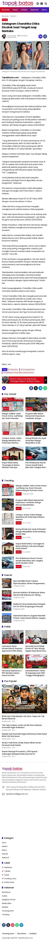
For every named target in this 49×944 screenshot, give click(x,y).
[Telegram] (40, 388)
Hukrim (4, 20)
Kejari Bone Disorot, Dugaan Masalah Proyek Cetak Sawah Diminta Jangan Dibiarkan (29, 617)
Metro (4, 850)
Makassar (8, 867)
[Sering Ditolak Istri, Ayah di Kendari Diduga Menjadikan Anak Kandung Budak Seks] (36, 429)
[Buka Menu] (41, 3)
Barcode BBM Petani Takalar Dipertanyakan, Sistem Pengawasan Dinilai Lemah (28, 582)
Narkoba (14, 369)
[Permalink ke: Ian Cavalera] (4, 36)
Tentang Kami (8, 911)
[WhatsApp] (45, 388)
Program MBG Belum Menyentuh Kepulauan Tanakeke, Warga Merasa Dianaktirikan (35, 416)
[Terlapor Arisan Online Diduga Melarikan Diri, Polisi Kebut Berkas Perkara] (13, 429)
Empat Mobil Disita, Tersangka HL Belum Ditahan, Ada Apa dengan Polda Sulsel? (11, 465)
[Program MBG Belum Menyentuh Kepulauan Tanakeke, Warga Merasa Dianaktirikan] (36, 404)
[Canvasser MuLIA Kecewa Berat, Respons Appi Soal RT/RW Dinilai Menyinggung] (13, 637)
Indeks (4, 896)
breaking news (10, 878)
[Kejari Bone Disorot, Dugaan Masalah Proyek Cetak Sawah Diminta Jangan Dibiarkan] (6, 618)
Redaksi (5, 907)
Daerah (5, 854)
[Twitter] (36, 388)
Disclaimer (6, 892)
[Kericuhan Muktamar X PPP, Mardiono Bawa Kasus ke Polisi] (13, 661)
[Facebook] (31, 388)
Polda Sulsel (9, 882)
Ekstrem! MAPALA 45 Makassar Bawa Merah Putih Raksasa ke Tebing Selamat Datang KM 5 (29, 593)
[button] (37, 3)
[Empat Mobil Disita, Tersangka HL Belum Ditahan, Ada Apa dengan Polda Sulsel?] (13, 453)
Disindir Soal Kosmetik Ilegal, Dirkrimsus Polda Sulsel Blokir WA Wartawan (24, 735)
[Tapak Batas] (18, 3)
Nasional (5, 857)
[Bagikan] (45, 36)
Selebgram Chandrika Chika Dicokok (19, 372)
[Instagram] (13, 925)
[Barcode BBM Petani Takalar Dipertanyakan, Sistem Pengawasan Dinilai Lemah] (6, 583)
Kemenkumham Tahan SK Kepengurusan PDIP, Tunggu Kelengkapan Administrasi (35, 673)
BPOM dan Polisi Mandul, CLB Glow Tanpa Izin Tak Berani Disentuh (23, 717)
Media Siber (6, 903)
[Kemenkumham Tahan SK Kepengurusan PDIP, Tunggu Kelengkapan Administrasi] (36, 661)
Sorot (4, 842)
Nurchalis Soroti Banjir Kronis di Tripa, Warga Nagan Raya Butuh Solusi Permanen (36, 648)
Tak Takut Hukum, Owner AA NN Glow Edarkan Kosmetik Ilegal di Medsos (22, 726)
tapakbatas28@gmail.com (17, 794)
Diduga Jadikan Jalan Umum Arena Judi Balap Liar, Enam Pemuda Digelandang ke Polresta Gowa (12, 416)
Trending (5, 914)
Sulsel (6, 875)
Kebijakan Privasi (8, 899)
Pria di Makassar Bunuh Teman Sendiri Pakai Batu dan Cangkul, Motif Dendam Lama (35, 465)
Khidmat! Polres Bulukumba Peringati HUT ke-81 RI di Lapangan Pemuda (29, 605)
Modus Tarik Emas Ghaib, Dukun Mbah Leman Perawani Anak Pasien (21, 744)
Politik (5, 641)
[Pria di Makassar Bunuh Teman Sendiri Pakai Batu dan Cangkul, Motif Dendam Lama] (36, 453)
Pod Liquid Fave (28, 369)
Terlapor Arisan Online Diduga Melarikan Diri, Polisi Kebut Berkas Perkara (11, 440)
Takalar (7, 871)
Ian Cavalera (11, 35)
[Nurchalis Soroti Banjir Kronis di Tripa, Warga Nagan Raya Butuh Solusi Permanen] (36, 637)
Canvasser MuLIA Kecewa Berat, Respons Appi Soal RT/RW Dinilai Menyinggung (12, 648)
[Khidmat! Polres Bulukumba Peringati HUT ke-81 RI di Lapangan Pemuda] (6, 606)
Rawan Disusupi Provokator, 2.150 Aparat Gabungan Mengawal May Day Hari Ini (19, 752)
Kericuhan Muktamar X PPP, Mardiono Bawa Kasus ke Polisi (12, 673)
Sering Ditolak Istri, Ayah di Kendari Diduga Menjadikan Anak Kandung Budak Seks (35, 440)
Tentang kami (8, 933)
